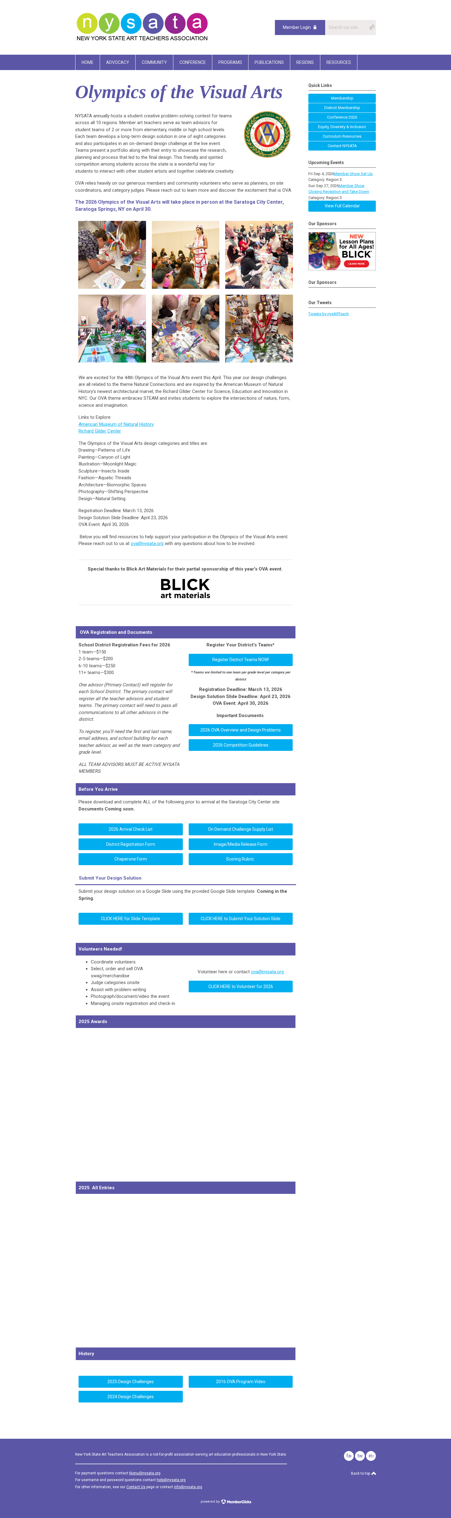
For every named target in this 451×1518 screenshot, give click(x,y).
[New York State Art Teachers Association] (142, 41)
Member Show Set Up (353, 173)
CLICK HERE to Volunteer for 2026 (240, 986)
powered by (211, 1502)
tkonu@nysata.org (144, 1473)
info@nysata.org (188, 1487)
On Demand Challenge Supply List (240, 829)
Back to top (361, 1473)
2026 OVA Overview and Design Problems (240, 730)
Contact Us (135, 1487)
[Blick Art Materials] (186, 597)
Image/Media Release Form (241, 844)
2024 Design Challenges (130, 1396)
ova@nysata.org (267, 972)
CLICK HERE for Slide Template (130, 918)
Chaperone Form (130, 859)
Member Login (297, 27)
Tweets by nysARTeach (328, 314)
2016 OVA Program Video (240, 1381)
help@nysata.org (171, 1480)
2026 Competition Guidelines (240, 745)
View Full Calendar (342, 205)
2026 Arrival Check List (130, 829)
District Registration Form (130, 844)
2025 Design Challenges (130, 1381)
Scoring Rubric (240, 859)
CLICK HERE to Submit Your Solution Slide (240, 918)
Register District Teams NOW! (240, 659)
